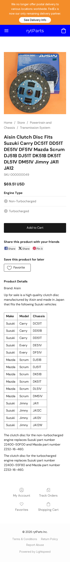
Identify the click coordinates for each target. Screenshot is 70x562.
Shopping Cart (48, 510)
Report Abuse (35, 544)
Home (8, 123)
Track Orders (48, 495)
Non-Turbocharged (22, 201)
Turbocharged (19, 211)
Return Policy (49, 539)
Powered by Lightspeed (35, 551)
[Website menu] (6, 30)
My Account (21, 495)
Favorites (21, 510)
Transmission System (35, 128)
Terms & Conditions (24, 539)
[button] (35, 20)
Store (21, 123)
